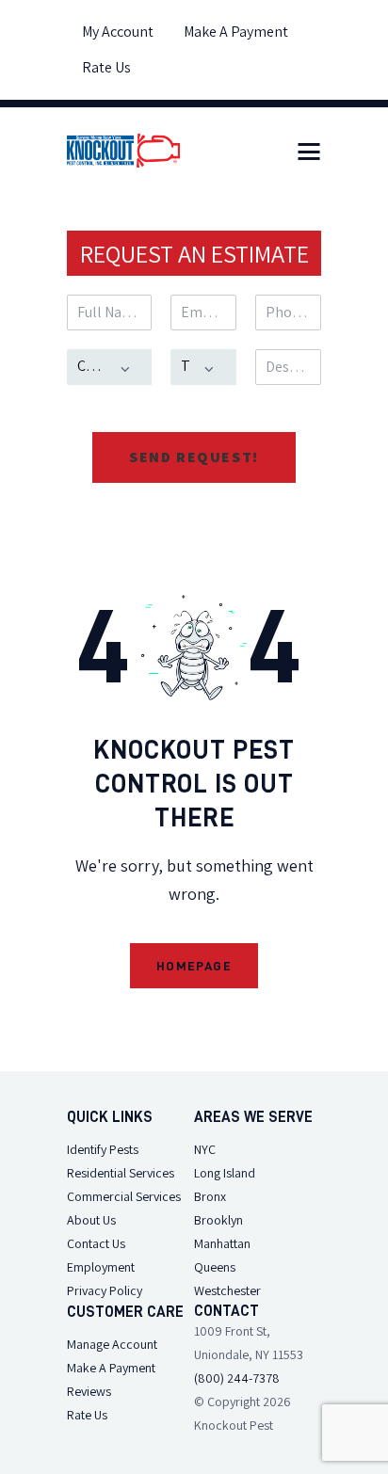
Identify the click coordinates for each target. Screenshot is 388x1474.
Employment (101, 1266)
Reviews (89, 1391)
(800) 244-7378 (237, 1378)
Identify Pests (102, 1149)
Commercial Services (124, 1196)
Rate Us (87, 1414)
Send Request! (194, 457)
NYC (205, 1149)
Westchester (227, 1290)
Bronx (210, 1196)
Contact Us (96, 1243)
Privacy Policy (104, 1290)
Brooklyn (218, 1219)
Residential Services (120, 1172)
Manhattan (222, 1243)
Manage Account (112, 1344)
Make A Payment (111, 1367)
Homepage (194, 965)
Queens (214, 1266)
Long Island (224, 1172)
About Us (91, 1219)
